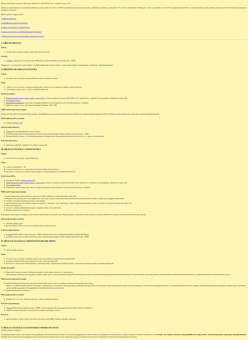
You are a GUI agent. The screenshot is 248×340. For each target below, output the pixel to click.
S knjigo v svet (17, 123)
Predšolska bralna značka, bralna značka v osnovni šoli (25, 98)
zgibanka (9, 61)
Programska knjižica (13, 100)
